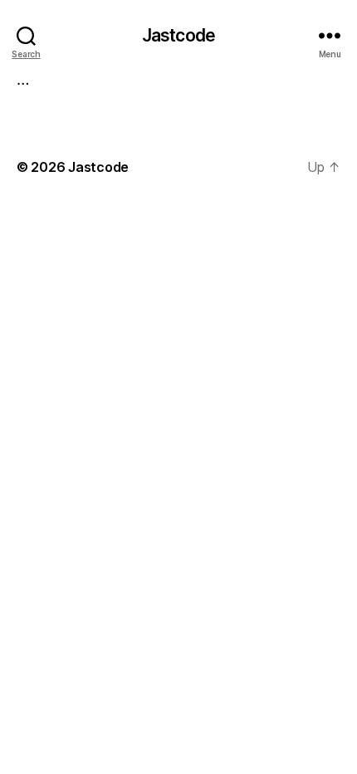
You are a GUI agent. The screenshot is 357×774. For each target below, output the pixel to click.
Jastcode (178, 35)
